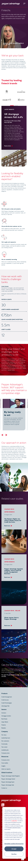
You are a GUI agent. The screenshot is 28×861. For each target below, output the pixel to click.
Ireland (17, 610)
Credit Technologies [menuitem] (6, 703)
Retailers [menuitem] (3, 728)
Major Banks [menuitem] (4, 722)
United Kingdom (9, 512)
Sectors (3, 709)
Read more (7, 526)
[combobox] (22, 859)
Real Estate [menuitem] (4, 719)
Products (4, 693)
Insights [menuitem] (3, 766)
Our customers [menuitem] (5, 741)
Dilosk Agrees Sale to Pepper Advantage (11, 618)
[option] (25, 859)
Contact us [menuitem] (4, 788)
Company (4, 731)
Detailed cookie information (13, 843)
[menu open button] (24, 3)
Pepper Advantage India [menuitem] (7, 785)
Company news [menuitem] (5, 753)
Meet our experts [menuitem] (5, 769)
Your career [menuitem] (4, 747)
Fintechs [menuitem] (3, 725)
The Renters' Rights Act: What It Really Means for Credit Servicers (12, 520)
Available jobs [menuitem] (5, 750)
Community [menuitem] (4, 744)
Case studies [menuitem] (4, 763)
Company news (9, 509)
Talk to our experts (8, 682)
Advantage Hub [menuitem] (5, 706)
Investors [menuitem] (3, 713)
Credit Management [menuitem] (6, 697)
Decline (13, 854)
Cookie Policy (14, 820)
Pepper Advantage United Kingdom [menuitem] (10, 776)
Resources (4, 756)
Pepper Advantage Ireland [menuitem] (8, 779)
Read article (7, 146)
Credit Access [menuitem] (5, 700)
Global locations (6, 772)
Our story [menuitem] (3, 735)
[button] (2, 435)
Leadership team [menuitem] (5, 738)
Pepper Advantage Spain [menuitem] (7, 782)
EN (22, 859)
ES (25, 859)
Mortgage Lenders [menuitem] (6, 716)
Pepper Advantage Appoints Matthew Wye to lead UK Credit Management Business (13, 571)
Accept (14, 849)
